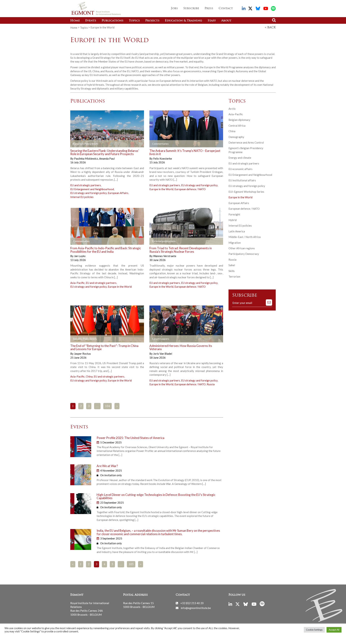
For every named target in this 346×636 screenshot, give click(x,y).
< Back (270, 27)
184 (107, 406)
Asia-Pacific (77, 282)
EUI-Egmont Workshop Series (246, 191)
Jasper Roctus (82, 353)
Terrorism (234, 276)
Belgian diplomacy (239, 119)
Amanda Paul (107, 158)
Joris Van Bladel (162, 353)
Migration (235, 242)
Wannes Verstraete (164, 256)
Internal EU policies (82, 196)
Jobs (174, 8)
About (226, 20)
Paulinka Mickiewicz (86, 158)
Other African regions (242, 248)
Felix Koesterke (162, 158)
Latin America (237, 231)
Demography (236, 137)
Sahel (232, 265)
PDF (80, 143)
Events (90, 20)
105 (131, 564)
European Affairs (118, 193)
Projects (152, 20)
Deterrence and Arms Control (246, 142)
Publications (112, 20)
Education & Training (183, 20)
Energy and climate (240, 157)
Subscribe (191, 8)
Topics (134, 20)
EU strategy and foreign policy (88, 193)
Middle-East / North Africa (245, 236)
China (89, 376)
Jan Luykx (80, 256)
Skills (232, 271)
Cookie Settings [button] (314, 629)
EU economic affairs (240, 169)
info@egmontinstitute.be (196, 607)
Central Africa (237, 125)
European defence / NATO (190, 189)
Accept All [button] (334, 629)
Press (209, 8)
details (117, 143)
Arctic (232, 108)
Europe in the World (161, 189)
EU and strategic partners (85, 185)
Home (75, 20)
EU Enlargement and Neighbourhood (92, 189)
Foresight (234, 214)
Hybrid (233, 220)
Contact (226, 8)
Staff (212, 20)
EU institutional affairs (242, 180)
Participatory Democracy (244, 253)
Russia (211, 384)
